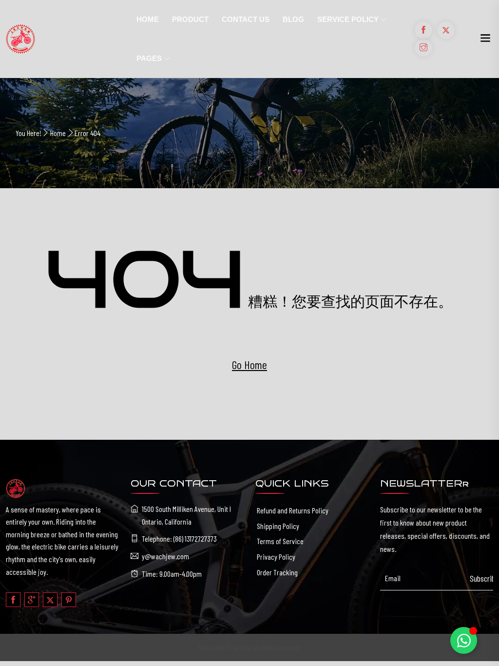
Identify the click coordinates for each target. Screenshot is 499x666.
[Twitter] (50, 599)
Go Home (249, 364)
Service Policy (348, 19)
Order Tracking (277, 572)
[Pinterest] (68, 599)
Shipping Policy (278, 525)
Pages (149, 58)
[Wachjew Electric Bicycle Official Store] (62, 39)
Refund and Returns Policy (292, 510)
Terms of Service (280, 541)
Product (190, 19)
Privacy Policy (276, 556)
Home (147, 19)
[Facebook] (13, 599)
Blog (293, 19)
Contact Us (245, 19)
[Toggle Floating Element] (463, 640)
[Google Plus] (31, 599)
